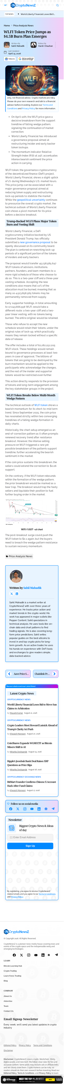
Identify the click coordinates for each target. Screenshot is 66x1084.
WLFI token (41, 405)
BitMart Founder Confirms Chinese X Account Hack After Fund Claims (31, 783)
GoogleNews (46, 809)
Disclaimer (8, 1050)
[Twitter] (11, 593)
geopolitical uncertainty (31, 199)
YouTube (32, 808)
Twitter (18, 808)
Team (6, 1006)
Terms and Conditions (42, 1045)
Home (7, 25)
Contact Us (9, 1011)
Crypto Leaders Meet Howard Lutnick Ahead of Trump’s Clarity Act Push (32, 727)
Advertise (8, 1001)
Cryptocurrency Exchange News (24, 777)
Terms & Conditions (47, 894)
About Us (8, 996)
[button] (5, 5)
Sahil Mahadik (17, 46)
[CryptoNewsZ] (23, 5)
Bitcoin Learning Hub (13, 966)
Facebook (11, 808)
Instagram (25, 809)
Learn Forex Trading (12, 976)
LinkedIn (39, 809)
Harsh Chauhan (45, 46)
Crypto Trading (10, 971)
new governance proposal (35, 242)
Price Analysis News (23, 25)
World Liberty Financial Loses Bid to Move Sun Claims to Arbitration (32, 706)
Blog (6, 981)
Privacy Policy (28, 108)
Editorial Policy (10, 1045)
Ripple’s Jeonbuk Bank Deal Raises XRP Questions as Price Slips (27, 763)
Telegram (53, 809)
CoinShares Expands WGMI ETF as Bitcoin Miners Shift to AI (29, 745)
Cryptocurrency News (18, 700)
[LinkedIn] (17, 593)
